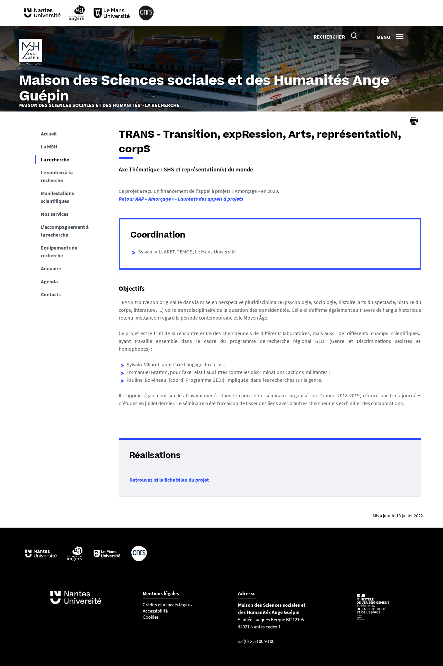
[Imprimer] (414, 121)
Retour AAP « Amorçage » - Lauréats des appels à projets (181, 198)
